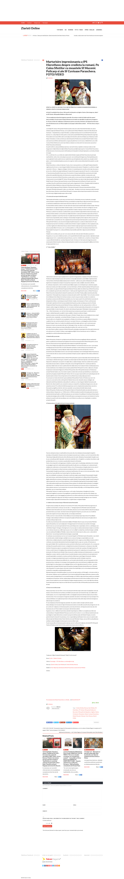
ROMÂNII (70, 30)
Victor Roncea (89, 716)
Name (44, 805)
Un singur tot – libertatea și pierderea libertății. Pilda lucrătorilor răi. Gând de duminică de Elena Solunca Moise (92, 755)
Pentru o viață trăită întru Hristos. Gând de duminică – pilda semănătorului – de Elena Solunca (33, 305)
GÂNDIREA (99, 30)
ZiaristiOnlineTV (76, 699)
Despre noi (37, 22)
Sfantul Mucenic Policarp (79, 716)
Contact (29, 22)
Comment (45, 788)
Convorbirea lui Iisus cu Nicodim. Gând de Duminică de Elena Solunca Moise (32, 346)
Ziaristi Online (30, 28)
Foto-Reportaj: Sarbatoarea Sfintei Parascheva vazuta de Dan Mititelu (68, 667)
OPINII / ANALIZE (89, 30)
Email (75, 805)
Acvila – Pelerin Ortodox (55, 658)
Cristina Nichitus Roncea (72, 664)
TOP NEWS (60, 30)
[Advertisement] (62, 10)
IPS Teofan (81, 710)
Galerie (66, 749)
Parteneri (45, 22)
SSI (65, 30)
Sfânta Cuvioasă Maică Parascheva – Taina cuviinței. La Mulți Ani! (32, 296)
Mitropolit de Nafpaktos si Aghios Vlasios (88, 712)
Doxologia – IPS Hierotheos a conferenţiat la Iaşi (62, 661)
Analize (45, 749)
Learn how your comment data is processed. (72, 830)
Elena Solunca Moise (90, 749)
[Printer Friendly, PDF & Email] (95, 702)
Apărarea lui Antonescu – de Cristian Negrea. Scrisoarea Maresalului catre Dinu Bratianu (80, 732)
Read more (45, 776)
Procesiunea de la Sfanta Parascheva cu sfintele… (58, 699)
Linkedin (69, 722)
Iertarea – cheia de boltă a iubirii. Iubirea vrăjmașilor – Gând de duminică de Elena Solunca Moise (32, 315)
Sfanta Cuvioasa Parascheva (92, 714)
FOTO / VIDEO (79, 30)
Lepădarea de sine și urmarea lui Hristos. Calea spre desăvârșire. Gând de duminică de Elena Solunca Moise (35, 35)
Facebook (50, 722)
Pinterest (76, 722)
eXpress (58, 706)
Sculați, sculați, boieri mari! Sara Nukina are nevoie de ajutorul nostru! (83, 35)
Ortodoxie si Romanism (78, 714)
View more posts (55, 708)
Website (45, 811)
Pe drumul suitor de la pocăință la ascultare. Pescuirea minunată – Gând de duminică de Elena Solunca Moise (29, 325)
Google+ (63, 722)
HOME (23, 22)
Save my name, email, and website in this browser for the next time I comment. (64, 818)
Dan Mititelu (61, 664)
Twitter (56, 722)
